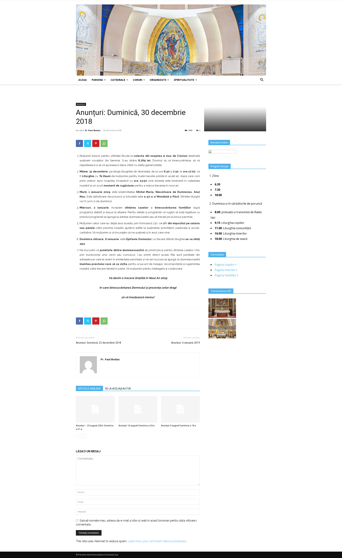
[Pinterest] (95, 143)
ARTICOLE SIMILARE (89, 388)
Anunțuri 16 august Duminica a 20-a (136, 425)
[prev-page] (78, 436)
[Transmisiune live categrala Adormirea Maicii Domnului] (222, 317)
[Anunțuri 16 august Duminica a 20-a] (137, 409)
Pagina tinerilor (225, 270)
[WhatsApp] (104, 143)
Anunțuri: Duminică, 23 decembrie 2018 (98, 342)
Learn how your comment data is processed (157, 541)
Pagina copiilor (225, 265)
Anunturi (81, 104)
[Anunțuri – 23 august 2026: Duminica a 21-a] (95, 409)
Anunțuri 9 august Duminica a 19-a (178, 425)
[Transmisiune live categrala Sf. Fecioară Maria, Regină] (222, 337)
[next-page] (84, 436)
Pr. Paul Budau (92, 130)
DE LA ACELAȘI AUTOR (118, 388)
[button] (262, 80)
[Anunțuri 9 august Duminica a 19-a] (180, 409)
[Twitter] (87, 143)
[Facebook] (79, 143)
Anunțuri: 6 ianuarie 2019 (185, 342)
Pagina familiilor (226, 275)
